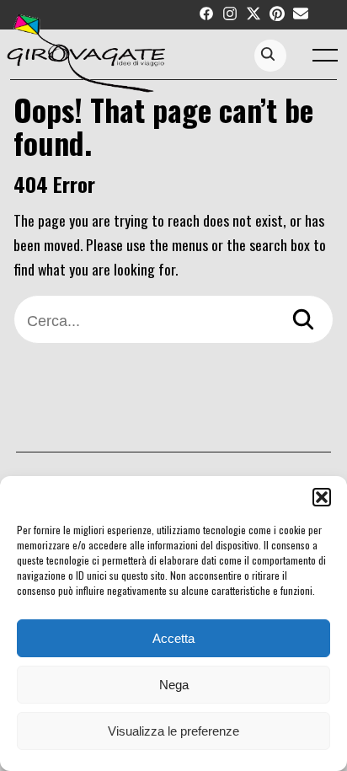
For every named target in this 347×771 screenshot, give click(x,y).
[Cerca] (303, 321)
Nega (174, 684)
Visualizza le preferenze (173, 731)
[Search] (268, 55)
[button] (321, 497)
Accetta (173, 638)
